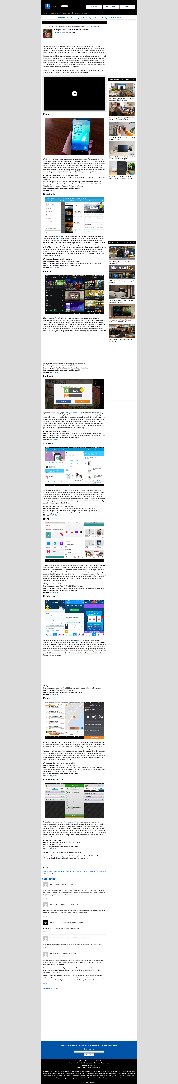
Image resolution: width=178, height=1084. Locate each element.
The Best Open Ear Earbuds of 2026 (110, 18)
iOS (55, 267)
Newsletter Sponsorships (84, 1063)
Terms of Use (81, 1067)
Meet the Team (90, 1061)
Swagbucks (59, 236)
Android (52, 190)
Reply (45, 898)
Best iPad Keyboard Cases (91, 18)
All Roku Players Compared (74, 18)
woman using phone (59, 856)
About (82, 1061)
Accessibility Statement (89, 1065)
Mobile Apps (47, 871)
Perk (56, 318)
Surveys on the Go (70, 822)
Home (45, 13)
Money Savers (48, 873)
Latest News (66, 13)
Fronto (45, 161)
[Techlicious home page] (56, 9)
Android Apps (70, 871)
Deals (127, 6)
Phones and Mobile (58, 871)
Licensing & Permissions (101, 1063)
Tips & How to (110, 6)
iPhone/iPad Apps (81, 871)
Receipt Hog (80, 640)
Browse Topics (54, 13)
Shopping (102, 871)
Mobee (80, 742)
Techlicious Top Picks (80, 13)
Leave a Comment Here (50, 988)
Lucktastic (75, 413)
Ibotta (50, 565)
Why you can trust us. (93, 26)
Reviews (94, 6)
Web (51, 267)
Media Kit (72, 1063)
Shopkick (65, 490)
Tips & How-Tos (93, 871)
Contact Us (99, 1061)
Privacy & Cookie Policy (93, 1067)
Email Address (89, 1049)
